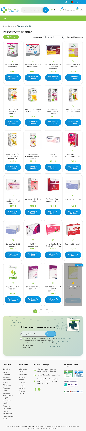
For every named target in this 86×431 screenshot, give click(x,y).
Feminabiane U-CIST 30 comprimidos (33, 288)
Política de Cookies (6, 389)
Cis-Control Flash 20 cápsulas (33, 200)
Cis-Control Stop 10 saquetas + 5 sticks (53, 200)
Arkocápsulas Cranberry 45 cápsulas (13, 111)
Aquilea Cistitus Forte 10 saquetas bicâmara (53, 67)
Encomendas (23, 374)
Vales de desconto (22, 387)
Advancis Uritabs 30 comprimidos (12, 66)
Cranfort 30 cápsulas (73, 244)
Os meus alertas (22, 392)
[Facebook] (63, 2)
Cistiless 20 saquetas (73, 199)
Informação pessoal (23, 370)
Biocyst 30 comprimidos (53, 155)
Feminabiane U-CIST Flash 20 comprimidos (53, 289)
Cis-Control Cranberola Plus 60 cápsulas (12, 201)
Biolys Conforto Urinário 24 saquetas (73, 155)
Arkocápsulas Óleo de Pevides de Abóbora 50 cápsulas (13, 156)
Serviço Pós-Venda (7, 402)
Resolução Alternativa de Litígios (8, 395)
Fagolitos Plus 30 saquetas (12, 288)
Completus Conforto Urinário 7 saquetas (53, 245)
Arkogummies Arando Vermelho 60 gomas (33, 156)
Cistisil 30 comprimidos (33, 245)
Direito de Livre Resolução (8, 418)
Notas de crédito (22, 378)
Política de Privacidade (7, 384)
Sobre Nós (6, 369)
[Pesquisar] (46, 10)
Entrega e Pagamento (7, 378)
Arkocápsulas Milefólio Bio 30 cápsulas (53, 111)
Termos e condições (6, 373)
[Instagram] (66, 2)
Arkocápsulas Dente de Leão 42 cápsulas (33, 110)
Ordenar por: (37, 37)
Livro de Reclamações (7, 412)
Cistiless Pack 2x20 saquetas (13, 245)
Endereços (22, 383)
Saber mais (26, 347)
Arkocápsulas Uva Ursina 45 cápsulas (73, 110)
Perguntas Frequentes (7, 407)
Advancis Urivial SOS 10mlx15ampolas (33, 66)
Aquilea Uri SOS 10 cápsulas (73, 66)
